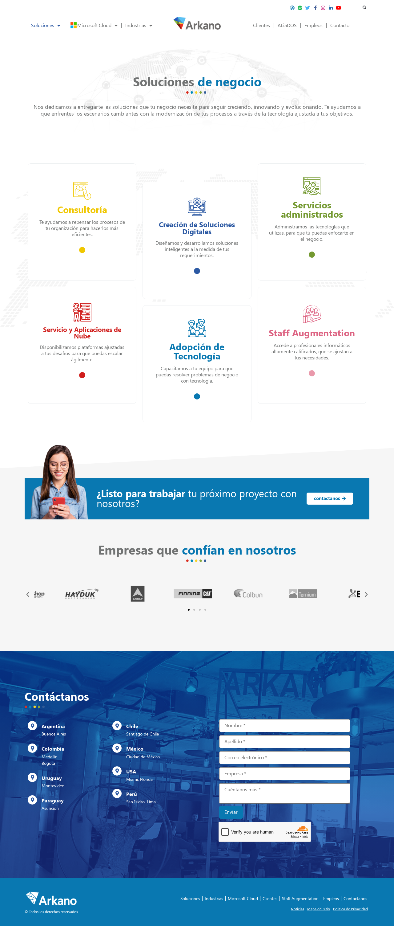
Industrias (135, 25)
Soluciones (42, 25)
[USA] (117, 771)
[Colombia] (32, 748)
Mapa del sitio (318, 909)
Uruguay (52, 778)
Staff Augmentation (300, 898)
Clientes (261, 25)
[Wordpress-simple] (292, 7)
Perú (131, 794)
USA (131, 772)
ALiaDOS (287, 25)
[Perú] (117, 793)
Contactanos (355, 898)
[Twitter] (308, 7)
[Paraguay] (32, 800)
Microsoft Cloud (94, 25)
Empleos (313, 25)
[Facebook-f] (315, 7)
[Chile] (117, 725)
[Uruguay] (32, 777)
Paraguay (53, 801)
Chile (132, 726)
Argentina (53, 726)
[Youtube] (338, 7)
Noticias (297, 909)
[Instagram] (323, 7)
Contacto (339, 25)
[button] (364, 7)
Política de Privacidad (350, 909)
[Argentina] (32, 725)
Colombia (53, 749)
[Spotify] (300, 7)
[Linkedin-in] (331, 7)
